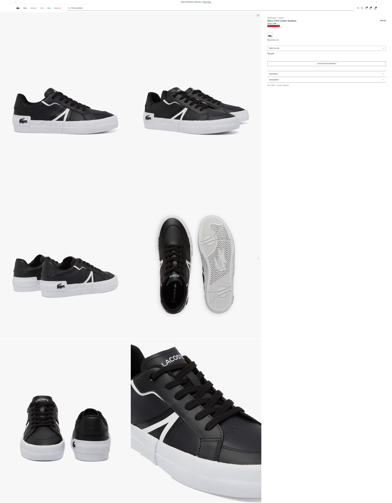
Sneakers (281, 17)
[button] (358, 8)
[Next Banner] (376, 2)
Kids (42, 8)
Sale (49, 8)
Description (273, 74)
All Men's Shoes (271, 17)
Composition (274, 80)
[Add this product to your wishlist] (258, 15)
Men (25, 8)
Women (34, 8)
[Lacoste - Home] (18, 8)
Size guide (270, 53)
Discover (57, 8)
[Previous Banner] (15, 2)
